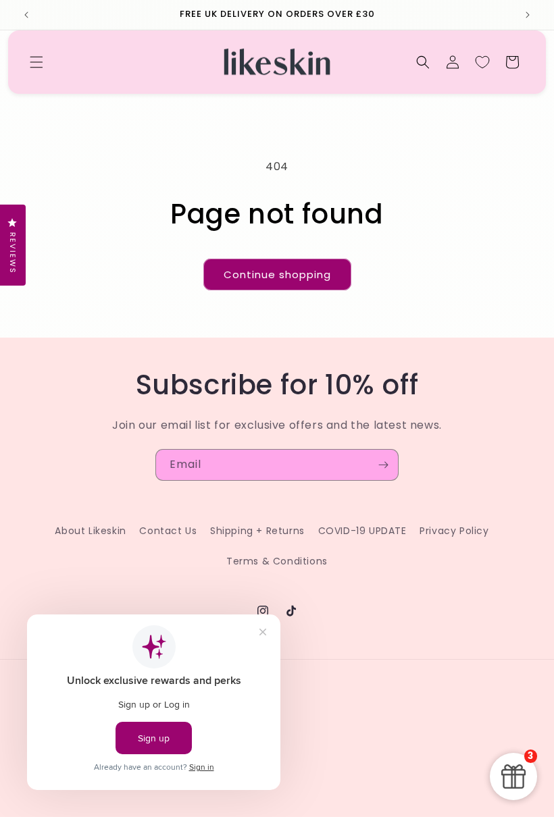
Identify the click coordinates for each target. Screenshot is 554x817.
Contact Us (168, 530)
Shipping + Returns (257, 530)
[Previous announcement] (26, 15)
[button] (36, 62)
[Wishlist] (482, 62)
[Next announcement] (528, 15)
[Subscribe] (383, 465)
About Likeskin (90, 530)
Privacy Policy (454, 530)
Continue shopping (277, 274)
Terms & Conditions (277, 561)
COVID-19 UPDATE (362, 530)
